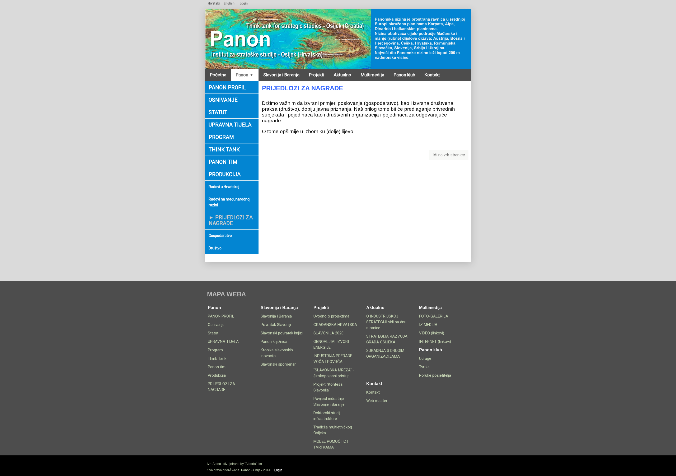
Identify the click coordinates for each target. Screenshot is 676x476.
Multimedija (372, 74)
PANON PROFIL (227, 87)
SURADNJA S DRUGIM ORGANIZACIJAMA (385, 353)
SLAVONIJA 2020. (328, 333)
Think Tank (224, 149)
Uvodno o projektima (331, 316)
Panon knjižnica (274, 341)
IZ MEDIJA (428, 324)
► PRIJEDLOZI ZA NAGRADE (231, 220)
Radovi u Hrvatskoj (224, 187)
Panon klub (404, 74)
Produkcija (225, 174)
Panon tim (223, 162)
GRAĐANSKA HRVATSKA (335, 324)
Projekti (316, 74)
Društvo (215, 248)
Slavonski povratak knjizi (282, 333)
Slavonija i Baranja (281, 74)
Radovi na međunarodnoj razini (229, 202)
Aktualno (342, 74)
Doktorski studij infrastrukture (326, 415)
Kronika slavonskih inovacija (277, 353)
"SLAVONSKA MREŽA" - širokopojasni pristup (333, 373)
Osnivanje (223, 100)
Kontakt (432, 74)
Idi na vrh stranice (449, 154)
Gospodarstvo (220, 236)
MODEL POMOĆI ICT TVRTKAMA (331, 444)
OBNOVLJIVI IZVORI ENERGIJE (331, 344)
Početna (218, 74)
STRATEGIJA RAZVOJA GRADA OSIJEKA (386, 339)
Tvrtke (424, 367)
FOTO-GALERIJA (433, 316)
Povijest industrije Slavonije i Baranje (329, 401)
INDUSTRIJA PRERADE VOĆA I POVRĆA (332, 358)
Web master (376, 400)
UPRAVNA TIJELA (230, 125)
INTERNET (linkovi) (435, 341)
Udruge (425, 358)
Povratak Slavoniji (276, 324)
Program (221, 137)
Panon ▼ (245, 74)
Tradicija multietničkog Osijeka (332, 430)
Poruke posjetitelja (435, 375)
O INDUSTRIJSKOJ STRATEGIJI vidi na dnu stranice (386, 322)
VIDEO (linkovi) (431, 333)
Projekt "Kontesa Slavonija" (327, 387)
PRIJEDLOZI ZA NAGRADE (221, 386)
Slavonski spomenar (278, 364)
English (229, 3)
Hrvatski (214, 3)
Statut (218, 112)
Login (244, 3)
